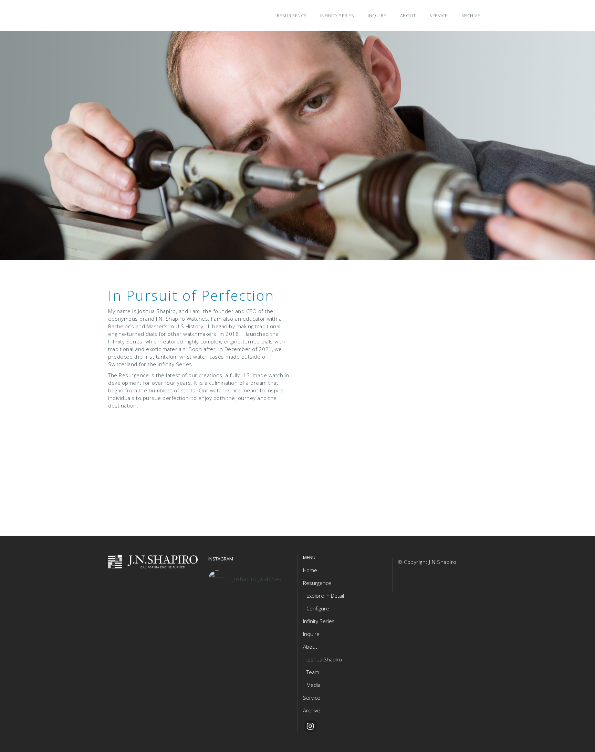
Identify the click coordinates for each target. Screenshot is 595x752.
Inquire (311, 633)
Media (313, 684)
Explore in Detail (325, 595)
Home (310, 570)
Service (311, 697)
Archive (311, 710)
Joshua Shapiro (324, 659)
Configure (317, 608)
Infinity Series (319, 621)
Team (312, 672)
